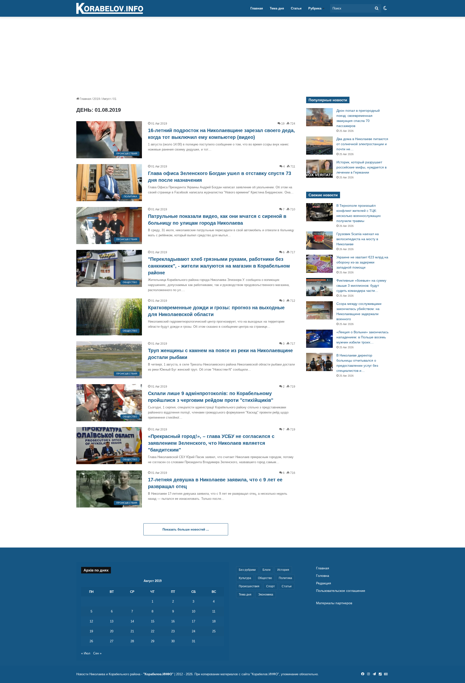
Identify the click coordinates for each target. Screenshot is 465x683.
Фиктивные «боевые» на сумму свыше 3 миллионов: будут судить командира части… (361, 285)
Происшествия (249, 586)
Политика (285, 578)
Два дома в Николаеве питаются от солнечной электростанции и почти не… (362, 144)
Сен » (97, 653)
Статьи (296, 8)
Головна (322, 576)
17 (193, 621)
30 (173, 641)
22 (152, 631)
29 (152, 641)
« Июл (85, 653)
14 (132, 621)
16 (173, 621)
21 (132, 631)
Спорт (270, 586)
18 (214, 621)
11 (213, 611)
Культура (245, 578)
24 (193, 631)
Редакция (323, 583)
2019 (96, 99)
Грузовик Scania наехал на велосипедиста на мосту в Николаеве (357, 239)
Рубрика (314, 8)
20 (111, 631)
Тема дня (277, 8)
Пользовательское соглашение (340, 591)
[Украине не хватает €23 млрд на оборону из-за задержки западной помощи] (319, 264)
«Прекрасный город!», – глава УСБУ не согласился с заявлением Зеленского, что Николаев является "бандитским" (211, 443)
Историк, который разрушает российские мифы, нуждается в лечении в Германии (361, 167)
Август (106, 99)
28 (132, 641)
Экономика (265, 594)
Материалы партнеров (334, 603)
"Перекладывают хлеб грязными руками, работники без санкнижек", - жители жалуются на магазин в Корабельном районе (219, 265)
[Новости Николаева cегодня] (109, 8)
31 (193, 641)
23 (173, 631)
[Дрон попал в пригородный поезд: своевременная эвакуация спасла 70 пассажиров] (319, 117)
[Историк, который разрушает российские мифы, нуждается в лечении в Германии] (319, 169)
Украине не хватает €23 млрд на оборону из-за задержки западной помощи (362, 262)
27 (111, 641)
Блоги (267, 570)
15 (152, 621)
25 (214, 631)
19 (91, 631)
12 (91, 621)
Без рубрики (247, 570)
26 (91, 641)
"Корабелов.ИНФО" (158, 674)
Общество (265, 578)
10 (193, 611)
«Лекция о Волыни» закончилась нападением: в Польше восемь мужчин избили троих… (362, 337)
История (283, 570)
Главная (256, 8)
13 (111, 621)
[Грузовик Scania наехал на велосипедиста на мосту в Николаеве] (319, 240)
